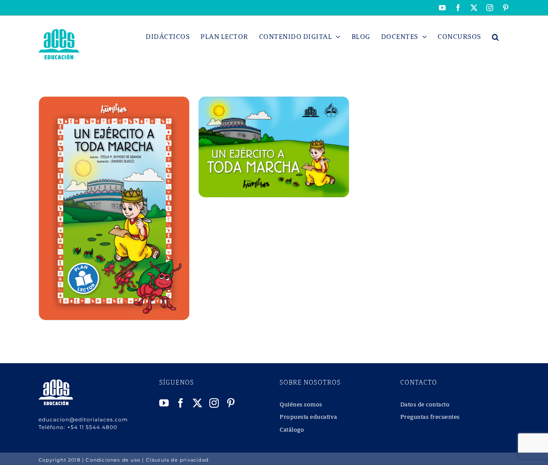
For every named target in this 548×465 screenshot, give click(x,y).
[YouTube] (164, 403)
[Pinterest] (231, 403)
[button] (495, 37)
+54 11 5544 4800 (92, 427)
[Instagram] (214, 403)
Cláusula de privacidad (177, 460)
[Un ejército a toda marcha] (114, 101)
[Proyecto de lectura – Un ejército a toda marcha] (273, 101)
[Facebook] (181, 403)
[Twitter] (198, 403)
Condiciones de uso (113, 460)
